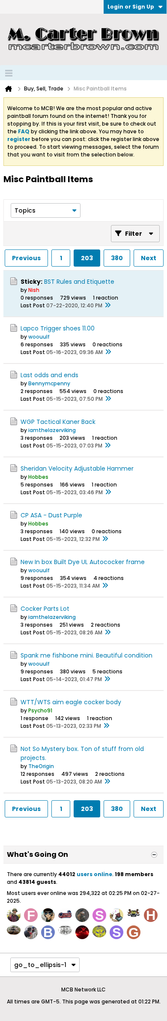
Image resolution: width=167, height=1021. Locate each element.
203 (87, 258)
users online (94, 874)
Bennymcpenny (49, 383)
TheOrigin (41, 766)
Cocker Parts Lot (45, 608)
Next (148, 258)
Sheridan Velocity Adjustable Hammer (77, 468)
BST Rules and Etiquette (79, 281)
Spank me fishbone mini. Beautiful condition (86, 655)
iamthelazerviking (52, 430)
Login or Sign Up (130, 6)
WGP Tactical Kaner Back (58, 421)
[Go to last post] (107, 305)
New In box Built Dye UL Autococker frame (83, 562)
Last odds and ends (49, 375)
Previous (26, 258)
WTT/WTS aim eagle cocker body (71, 702)
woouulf (39, 336)
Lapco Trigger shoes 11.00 (58, 328)
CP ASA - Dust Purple (51, 515)
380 (117, 258)
